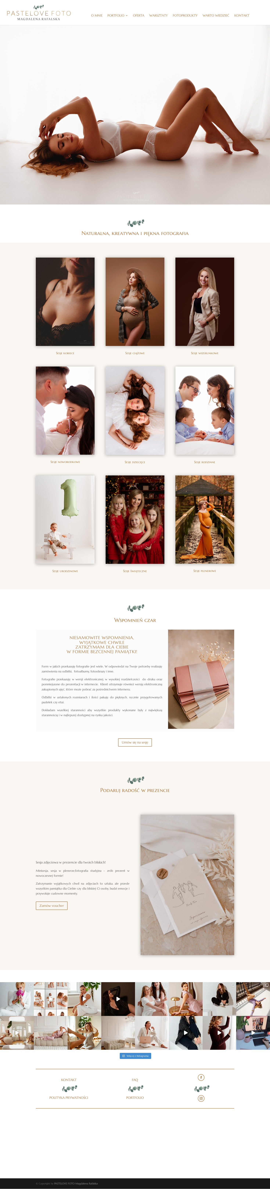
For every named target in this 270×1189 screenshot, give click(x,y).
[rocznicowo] (17, 999)
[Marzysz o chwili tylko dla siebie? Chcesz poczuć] (51, 1033)
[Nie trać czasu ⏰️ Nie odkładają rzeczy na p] (186, 999)
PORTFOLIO (135, 1097)
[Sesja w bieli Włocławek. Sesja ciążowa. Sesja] (51, 999)
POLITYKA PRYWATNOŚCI (68, 1097)
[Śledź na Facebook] (201, 1077)
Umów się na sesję (135, 742)
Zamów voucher (51, 906)
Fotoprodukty (185, 15)
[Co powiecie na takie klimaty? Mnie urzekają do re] (17, 1033)
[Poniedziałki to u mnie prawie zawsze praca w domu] (253, 1033)
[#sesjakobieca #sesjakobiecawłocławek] (118, 999)
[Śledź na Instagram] (201, 1098)
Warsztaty (158, 15)
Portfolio (115, 15)
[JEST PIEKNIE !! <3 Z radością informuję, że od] (84, 1033)
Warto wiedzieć (216, 15)
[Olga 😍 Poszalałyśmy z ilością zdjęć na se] (186, 1033)
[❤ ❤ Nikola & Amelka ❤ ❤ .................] (152, 999)
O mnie (96, 15)
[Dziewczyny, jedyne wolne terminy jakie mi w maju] (152, 1033)
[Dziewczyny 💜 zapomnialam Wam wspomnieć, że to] (253, 999)
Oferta (138, 15)
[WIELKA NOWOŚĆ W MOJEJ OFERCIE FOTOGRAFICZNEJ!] (118, 1033)
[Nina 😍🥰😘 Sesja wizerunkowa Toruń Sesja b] (84, 999)
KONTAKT (69, 1080)
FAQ (135, 1080)
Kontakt (241, 15)
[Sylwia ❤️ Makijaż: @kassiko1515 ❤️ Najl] (219, 1033)
